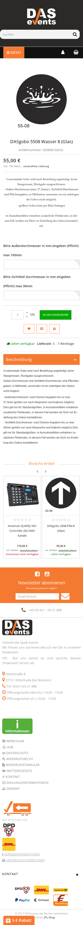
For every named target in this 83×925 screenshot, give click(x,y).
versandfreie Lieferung (36, 166)
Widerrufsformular (22, 765)
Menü (15, 52)
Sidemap (12, 788)
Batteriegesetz (19, 771)
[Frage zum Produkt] (54, 328)
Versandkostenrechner (24, 860)
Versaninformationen (21, 854)
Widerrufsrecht (19, 759)
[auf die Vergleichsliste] (42, 328)
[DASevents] (41, 16)
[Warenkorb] (75, 52)
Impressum (14, 741)
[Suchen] (75, 34)
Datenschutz (17, 753)
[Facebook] (37, 574)
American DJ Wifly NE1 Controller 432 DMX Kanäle (22, 530)
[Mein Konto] (63, 52)
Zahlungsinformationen (27, 783)
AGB (9, 747)
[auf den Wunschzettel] (29, 328)
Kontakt (12, 777)
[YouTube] (47, 574)
